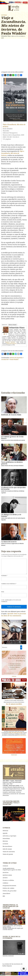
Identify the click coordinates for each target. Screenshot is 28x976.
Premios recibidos (8, 880)
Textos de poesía (8, 854)
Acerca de (4, 324)
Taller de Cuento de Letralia (15, 732)
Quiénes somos (7, 875)
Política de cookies (8, 888)
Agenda (5, 833)
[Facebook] (4, 334)
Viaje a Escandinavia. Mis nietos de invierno (12, 153)
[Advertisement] (14, 55)
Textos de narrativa (9, 851)
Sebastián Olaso (16, 327)
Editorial (5, 830)
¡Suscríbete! (6, 893)
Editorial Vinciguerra (11, 343)
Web (2, 591)
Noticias (5, 841)
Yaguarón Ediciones (10, 342)
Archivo (5, 877)
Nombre (4, 575)
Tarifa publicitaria (12, 869)
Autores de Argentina (16, 357)
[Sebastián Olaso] (5, 329)
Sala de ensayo (7, 849)
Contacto (5, 866)
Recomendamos (7, 846)
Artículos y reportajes (9, 836)
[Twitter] (6, 334)
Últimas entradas (12, 324)
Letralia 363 (4, 359)
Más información (22, 735)
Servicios (5, 872)
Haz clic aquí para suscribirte (14, 704)
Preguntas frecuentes (9, 885)
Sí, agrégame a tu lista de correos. (11, 600)
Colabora (5, 883)
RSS (4, 896)
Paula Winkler (14, 359)
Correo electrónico (8, 583)
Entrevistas (6, 838)
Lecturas (4, 15)
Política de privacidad (9, 891)
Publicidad (14, 676)
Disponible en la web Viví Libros (19, 119)
